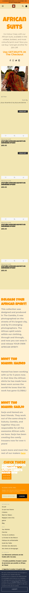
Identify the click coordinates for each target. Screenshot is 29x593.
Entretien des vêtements (9, 546)
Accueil (4, 507)
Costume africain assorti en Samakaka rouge (13, 142)
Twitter (16, 60)
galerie (4, 520)
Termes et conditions (8, 535)
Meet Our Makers (7, 515)
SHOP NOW (6, 478)
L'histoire (4, 512)
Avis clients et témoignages (10, 549)
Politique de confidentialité (10, 540)
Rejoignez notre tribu (8, 518)
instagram (13, 60)
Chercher (4, 532)
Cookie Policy (16, 582)
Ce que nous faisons (8, 510)
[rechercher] (23, 6)
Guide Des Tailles (7, 543)
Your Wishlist (6, 529)
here (23, 453)
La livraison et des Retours (10, 538)
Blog (3, 523)
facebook (10, 60)
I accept (14, 589)
